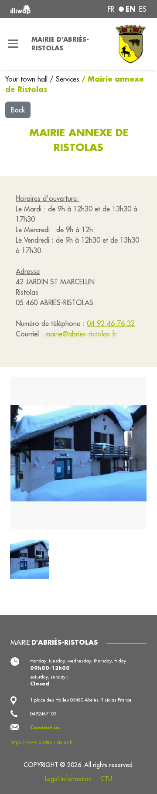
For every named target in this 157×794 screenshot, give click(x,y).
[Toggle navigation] (13, 43)
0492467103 (43, 714)
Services (69, 79)
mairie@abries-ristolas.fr (80, 333)
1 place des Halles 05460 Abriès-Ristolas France (81, 700)
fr (111, 9)
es (143, 9)
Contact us (45, 728)
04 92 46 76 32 (111, 323)
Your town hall (27, 79)
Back (18, 109)
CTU (106, 779)
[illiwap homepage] (35, 9)
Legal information (68, 779)
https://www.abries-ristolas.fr (41, 742)
